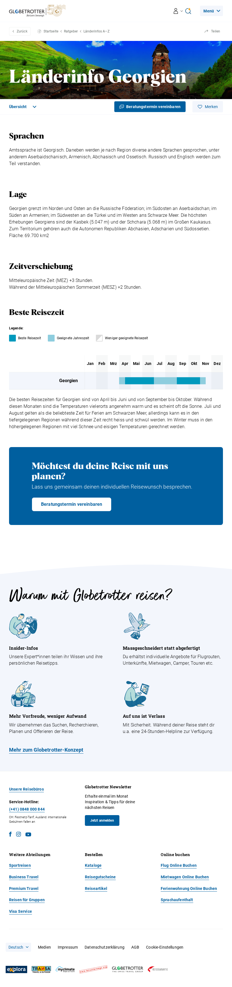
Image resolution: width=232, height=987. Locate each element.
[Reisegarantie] (157, 969)
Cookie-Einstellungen (164, 947)
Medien (44, 947)
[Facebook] (10, 835)
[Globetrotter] (127, 969)
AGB (135, 947)
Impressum (68, 947)
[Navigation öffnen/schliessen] (178, 11)
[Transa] (41, 969)
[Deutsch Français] (18, 947)
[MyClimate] (65, 969)
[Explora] (16, 969)
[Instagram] (18, 835)
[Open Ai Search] (188, 11)
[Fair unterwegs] (93, 969)
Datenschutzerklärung (104, 947)
